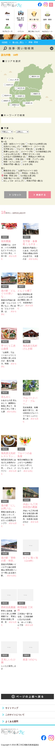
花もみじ (6, 396)
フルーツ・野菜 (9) (25, 149)
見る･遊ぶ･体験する (21, 19)
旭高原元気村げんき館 (30, 347)
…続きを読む (32, 259)
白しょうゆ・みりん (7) (13, 181)
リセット (17, 194)
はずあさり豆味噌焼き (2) (14, 157)
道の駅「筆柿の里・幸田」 (8, 559)
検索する (41, 194)
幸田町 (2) (29, 103)
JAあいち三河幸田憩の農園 (30, 505)
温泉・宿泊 (47, 19)
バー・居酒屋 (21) (30, 162)
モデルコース (7, 31)
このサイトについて (15, 715)
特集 (7, 19)
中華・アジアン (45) (35, 159)
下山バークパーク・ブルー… (30, 401)
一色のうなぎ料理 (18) (37, 144)
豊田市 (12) (35, 76)
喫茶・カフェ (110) (12, 162)
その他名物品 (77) (11, 173)
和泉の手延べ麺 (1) (12, 164)
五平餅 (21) (8, 149)
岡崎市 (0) (37, 94)
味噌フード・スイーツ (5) (34, 146)
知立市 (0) (21, 88)
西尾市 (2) (15, 105)
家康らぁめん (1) (11, 151)
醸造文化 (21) (9, 170)
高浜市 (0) (7, 95)
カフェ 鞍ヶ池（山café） (30, 559)
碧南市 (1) (7, 101)
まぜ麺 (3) (40, 149)
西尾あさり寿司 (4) (37, 157)
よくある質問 (11, 721)
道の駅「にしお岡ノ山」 (8, 507)
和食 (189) (8, 159)
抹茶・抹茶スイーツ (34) (14, 144)
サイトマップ (11, 708)
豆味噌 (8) (27, 178)
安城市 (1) (21, 96)
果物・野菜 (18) (10, 176)
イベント (20, 31)
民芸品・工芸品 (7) (30, 173)
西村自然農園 (8, 607)
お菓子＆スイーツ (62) (27, 170)
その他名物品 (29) (43, 151)
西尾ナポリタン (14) (31, 154)
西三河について (34, 31)
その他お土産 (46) (28, 176)
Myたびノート (47, 31)
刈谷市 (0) (9, 85)
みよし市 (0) (14, 80)
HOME (4, 42)
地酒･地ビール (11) (12, 178)
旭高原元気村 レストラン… (8, 455)
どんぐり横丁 (24, 290)
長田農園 (6, 241)
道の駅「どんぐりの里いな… (8, 293)
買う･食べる (34, 19)
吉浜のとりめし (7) (12, 146)
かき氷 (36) (28, 164)
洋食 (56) (19, 159)
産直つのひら (30, 659)
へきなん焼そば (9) (12, 154)
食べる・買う (18, 42)
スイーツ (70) (27, 151)
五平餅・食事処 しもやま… (30, 243)
